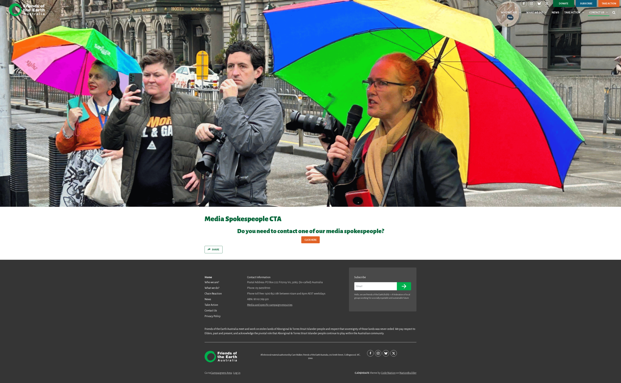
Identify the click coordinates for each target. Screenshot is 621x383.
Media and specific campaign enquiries (269, 305)
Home (208, 277)
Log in (236, 373)
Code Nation (388, 373)
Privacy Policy (213, 316)
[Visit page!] (523, 3)
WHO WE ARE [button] (511, 12)
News (208, 299)
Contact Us (211, 310)
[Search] (614, 12)
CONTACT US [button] (599, 12)
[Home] (27, 10)
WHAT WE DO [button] (537, 12)
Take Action (609, 3)
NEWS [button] (555, 12)
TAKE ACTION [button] (574, 12)
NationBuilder (407, 373)
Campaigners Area (221, 373)
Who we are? (212, 282)
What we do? (212, 288)
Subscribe (586, 3)
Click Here (311, 240)
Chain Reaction (213, 293)
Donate (563, 3)
